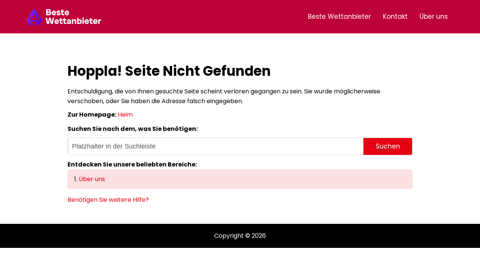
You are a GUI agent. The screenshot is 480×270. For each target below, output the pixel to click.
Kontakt (395, 16)
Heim (125, 114)
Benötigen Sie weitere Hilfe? (108, 199)
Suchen (388, 146)
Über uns (434, 16)
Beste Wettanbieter (339, 16)
